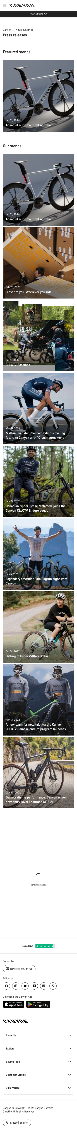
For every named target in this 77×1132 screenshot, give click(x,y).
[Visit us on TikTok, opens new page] (43, 986)
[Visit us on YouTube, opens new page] (25, 986)
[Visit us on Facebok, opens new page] (6, 986)
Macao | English (18, 1122)
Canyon (7, 29)
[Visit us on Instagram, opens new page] (15, 986)
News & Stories (24, 29)
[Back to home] (22, 5)
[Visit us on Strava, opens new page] (34, 986)
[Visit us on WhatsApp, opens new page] (53, 986)
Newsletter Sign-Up (20, 968)
